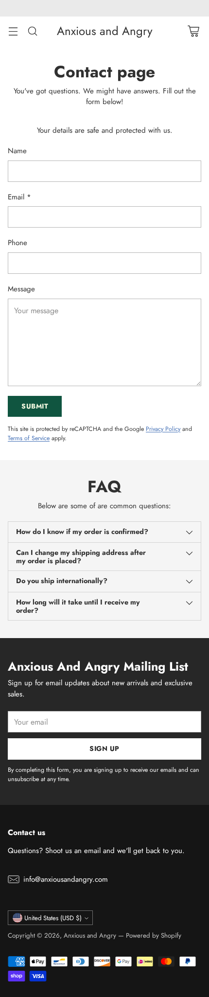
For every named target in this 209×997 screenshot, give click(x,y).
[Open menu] (13, 31)
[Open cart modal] (193, 31)
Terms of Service (29, 438)
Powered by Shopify (153, 935)
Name (17, 150)
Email (19, 197)
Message (21, 289)
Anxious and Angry (90, 935)
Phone (17, 242)
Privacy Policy (163, 429)
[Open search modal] (32, 31)
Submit (34, 406)
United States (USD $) (53, 918)
